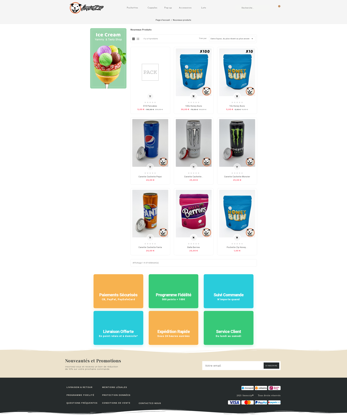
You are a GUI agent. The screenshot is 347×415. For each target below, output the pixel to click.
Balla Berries (193, 247)
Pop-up (168, 8)
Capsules (152, 8)
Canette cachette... (193, 177)
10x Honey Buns (237, 106)
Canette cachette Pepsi (150, 177)
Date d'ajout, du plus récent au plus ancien (232, 38)
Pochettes (132, 8)
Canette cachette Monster (237, 177)
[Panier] (278, 7)
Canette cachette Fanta (150, 247)
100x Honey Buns (193, 106)
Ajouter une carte (194, 96)
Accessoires (185, 8)
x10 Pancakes (150, 106)
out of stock (151, 96)
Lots (203, 8)
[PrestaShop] (108, 58)
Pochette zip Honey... (237, 247)
